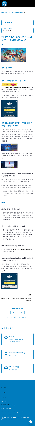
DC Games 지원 (5, 12)
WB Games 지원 (14, 367)
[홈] (4, 4)
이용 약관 (3, 392)
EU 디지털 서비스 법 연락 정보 (8, 405)
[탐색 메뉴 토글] (32, 3)
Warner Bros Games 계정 (17, 353)
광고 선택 (3, 397)
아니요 (20, 312)
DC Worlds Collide (17, 12)
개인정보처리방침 (5, 387)
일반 (25, 12)
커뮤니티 (12, 336)
